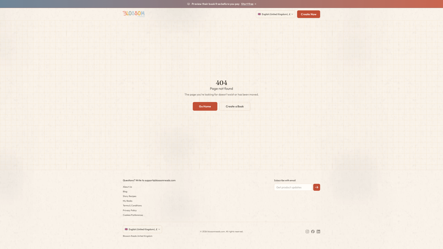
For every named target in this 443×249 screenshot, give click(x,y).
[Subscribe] (316, 187)
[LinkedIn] (318, 231)
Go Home (205, 106)
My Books (127, 200)
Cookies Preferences (133, 215)
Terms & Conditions (132, 205)
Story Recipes (129, 196)
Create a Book (235, 106)
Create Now (308, 14)
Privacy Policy (130, 210)
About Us (127, 186)
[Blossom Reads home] (134, 14)
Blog (125, 191)
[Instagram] (307, 231)
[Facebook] (313, 231)
